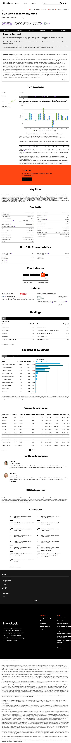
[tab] (9, 100)
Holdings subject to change (8, 344)
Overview (6, 30)
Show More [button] (33, 394)
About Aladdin (5, 583)
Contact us (5, 587)
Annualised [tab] (32, 96)
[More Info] (41, 23)
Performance (18, 30)
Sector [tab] (4, 356)
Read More (13, 469)
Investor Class (5, 414)
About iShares (5, 581)
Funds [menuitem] (25, 3)
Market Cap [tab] (19, 356)
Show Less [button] (64, 79)
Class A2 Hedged (6, 432)
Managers (42, 30)
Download (66, 9)
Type (3, 361)
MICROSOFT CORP (41, 327)
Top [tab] (4, 318)
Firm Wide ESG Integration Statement (21, 500)
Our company (5, 584)
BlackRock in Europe (7, 580)
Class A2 (4, 420)
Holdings (53, 30)
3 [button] (34, 449)
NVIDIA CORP (5, 327)
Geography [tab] (11, 356)
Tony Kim (12, 461)
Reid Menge (13, 473)
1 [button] (30, 449)
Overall (3, 296)
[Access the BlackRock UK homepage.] (10, 624)
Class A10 (4, 417)
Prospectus (59, 9)
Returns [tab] (21, 93)
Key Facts (31, 30)
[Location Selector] (63, 3)
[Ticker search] (61, 3)
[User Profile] (65, 3)
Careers (4, 586)
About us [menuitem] (17, 3)
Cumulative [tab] (41, 96)
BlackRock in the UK (6, 578)
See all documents (16, 567)
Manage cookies (61, 647)
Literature (63, 30)
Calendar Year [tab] (23, 96)
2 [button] (32, 449)
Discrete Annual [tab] (51, 96)
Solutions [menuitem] (33, 3)
